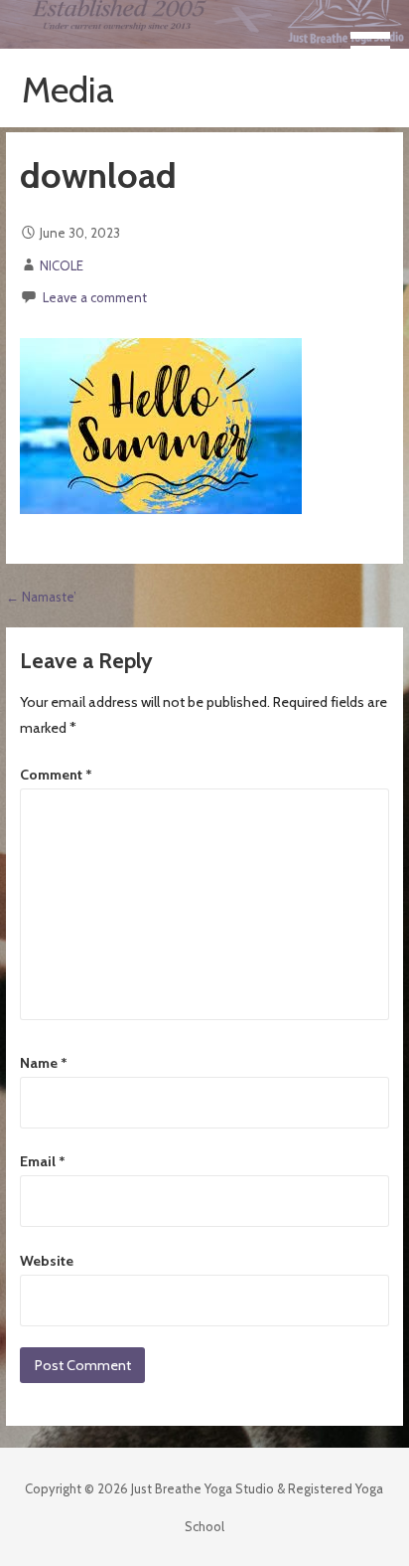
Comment (56, 774)
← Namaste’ (41, 597)
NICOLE (61, 265)
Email (43, 1161)
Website (46, 1261)
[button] (377, 37)
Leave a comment (95, 297)
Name (44, 1063)
